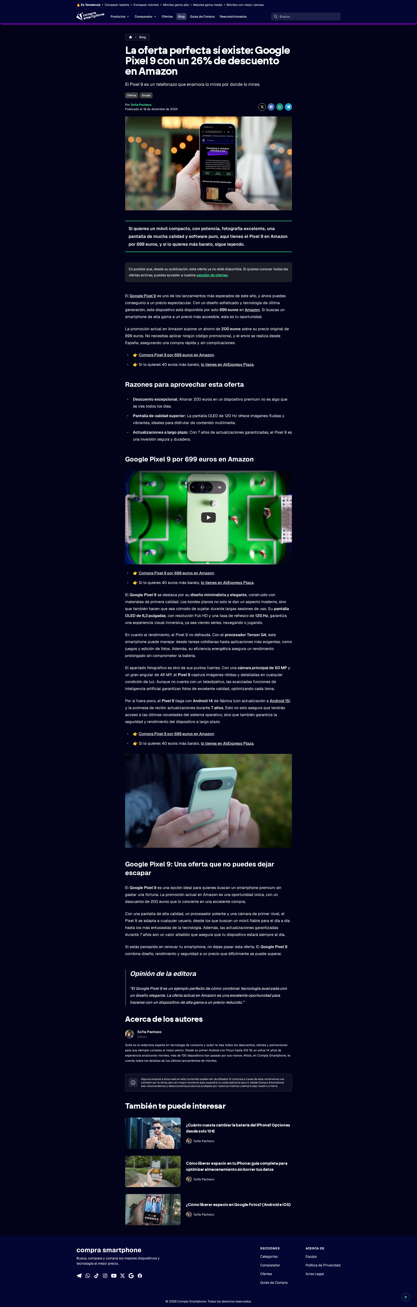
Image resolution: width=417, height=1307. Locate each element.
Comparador (144, 16)
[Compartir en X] (262, 107)
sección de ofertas (212, 275)
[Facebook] (139, 1275)
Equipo (311, 1256)
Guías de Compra (202, 16)
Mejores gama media (207, 5)
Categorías (269, 1256)
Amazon (252, 309)
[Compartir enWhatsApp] (279, 107)
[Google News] (131, 1275)
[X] (122, 1275)
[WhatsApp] (87, 1275)
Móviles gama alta (176, 5)
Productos (118, 16)
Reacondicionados (233, 16)
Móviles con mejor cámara (245, 5)
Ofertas (167, 16)
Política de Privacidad (323, 1265)
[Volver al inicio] (405, 1297)
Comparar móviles (146, 5)
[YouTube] (113, 1275)
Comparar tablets (117, 5)
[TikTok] (96, 1275)
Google (146, 95)
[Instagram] (105, 1275)
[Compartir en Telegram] (288, 107)
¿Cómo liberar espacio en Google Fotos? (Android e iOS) (238, 1205)
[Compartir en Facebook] (271, 107)
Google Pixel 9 (143, 295)
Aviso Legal (315, 1274)
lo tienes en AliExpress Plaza (227, 364)
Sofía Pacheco (141, 105)
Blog (181, 16)
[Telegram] (79, 1275)
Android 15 (279, 700)
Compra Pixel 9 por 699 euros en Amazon (176, 354)
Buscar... (285, 16)
